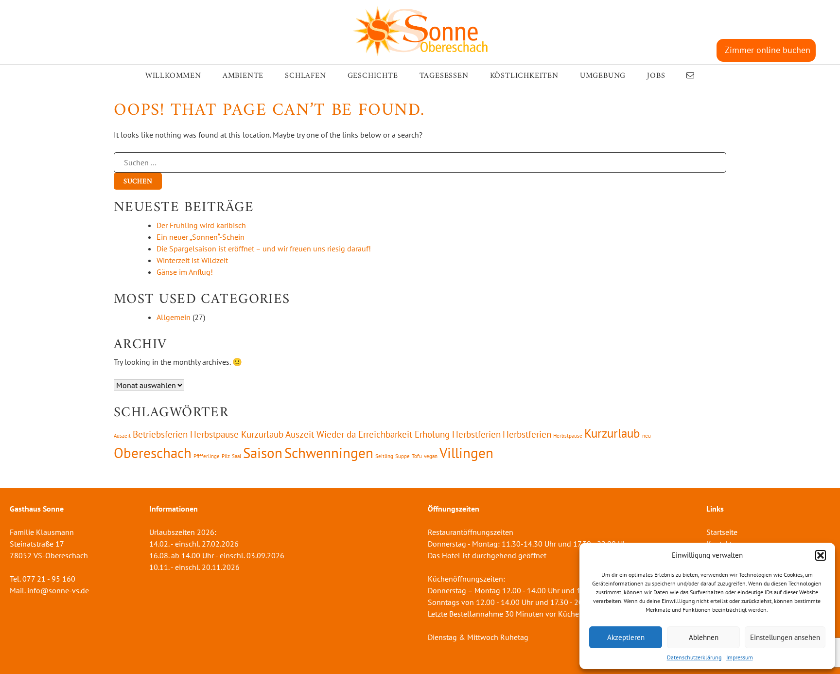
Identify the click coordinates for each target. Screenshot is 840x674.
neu (646, 435)
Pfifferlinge (206, 456)
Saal (236, 456)
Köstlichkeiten (524, 76)
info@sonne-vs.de (58, 590)
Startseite (721, 532)
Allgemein (174, 317)
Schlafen (305, 76)
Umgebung (603, 76)
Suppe (402, 456)
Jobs (656, 76)
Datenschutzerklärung (694, 657)
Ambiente (243, 76)
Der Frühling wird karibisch (201, 225)
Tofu (417, 456)
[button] (820, 555)
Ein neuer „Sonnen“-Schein (201, 237)
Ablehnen (703, 637)
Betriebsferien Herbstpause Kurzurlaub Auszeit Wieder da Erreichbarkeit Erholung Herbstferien (317, 434)
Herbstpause (567, 435)
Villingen (466, 452)
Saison (262, 452)
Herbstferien (527, 434)
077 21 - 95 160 (48, 579)
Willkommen (173, 76)
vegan (431, 456)
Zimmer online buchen (767, 49)
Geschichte (373, 76)
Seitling (384, 456)
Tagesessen (444, 76)
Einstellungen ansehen (785, 637)
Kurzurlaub (612, 433)
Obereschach (153, 452)
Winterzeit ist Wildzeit (192, 260)
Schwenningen (328, 452)
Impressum (739, 657)
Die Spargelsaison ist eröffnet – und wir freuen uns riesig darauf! (264, 248)
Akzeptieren (626, 637)
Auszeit (122, 435)
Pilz (226, 456)
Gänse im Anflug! (185, 272)
